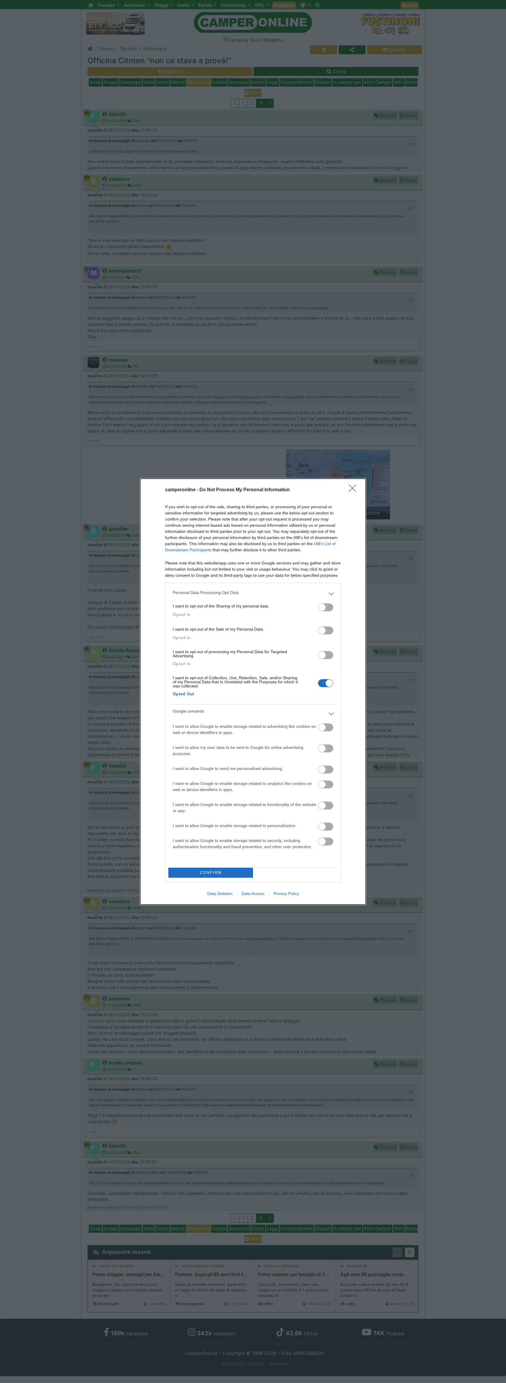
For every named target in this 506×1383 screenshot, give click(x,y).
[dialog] (253, 692)
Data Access (253, 893)
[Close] (354, 490)
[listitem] (253, 594)
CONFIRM (211, 872)
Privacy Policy (286, 893)
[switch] (325, 607)
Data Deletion (220, 893)
